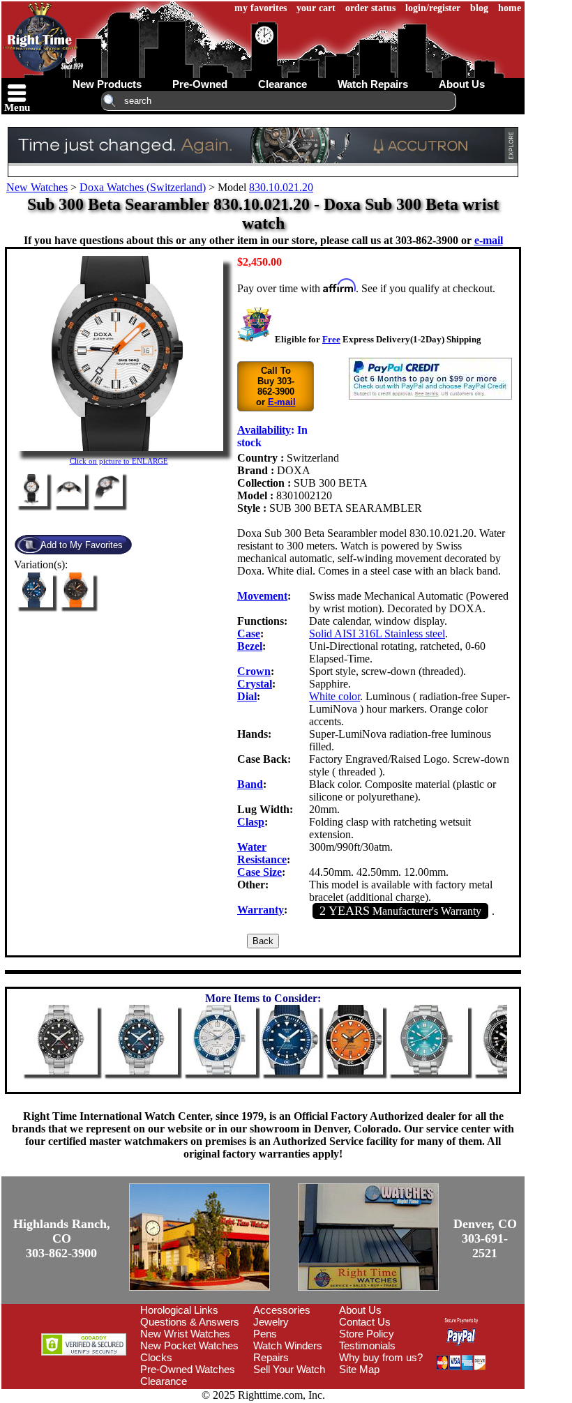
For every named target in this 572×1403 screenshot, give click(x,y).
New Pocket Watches (189, 1345)
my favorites (260, 8)
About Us (360, 1310)
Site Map (359, 1369)
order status (370, 8)
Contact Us (365, 1322)
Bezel (249, 646)
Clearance (163, 1381)
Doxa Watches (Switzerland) (143, 187)
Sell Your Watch (289, 1369)
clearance (282, 84)
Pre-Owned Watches (187, 1369)
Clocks (156, 1357)
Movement (262, 596)
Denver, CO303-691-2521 (485, 1238)
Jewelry (271, 1322)
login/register (432, 8)
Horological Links (179, 1310)
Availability (264, 430)
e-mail (488, 240)
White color (334, 696)
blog (479, 8)
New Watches (37, 187)
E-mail (282, 402)
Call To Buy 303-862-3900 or (276, 386)
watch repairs (373, 84)
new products (107, 84)
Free (331, 339)
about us (462, 84)
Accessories (281, 1310)
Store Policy (366, 1334)
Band (250, 784)
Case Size (259, 872)
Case (248, 633)
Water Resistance (262, 853)
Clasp (250, 822)
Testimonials (367, 1345)
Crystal (254, 684)
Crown (254, 671)
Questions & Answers (189, 1322)
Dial (247, 696)
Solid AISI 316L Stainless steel (377, 633)
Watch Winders (287, 1345)
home (509, 8)
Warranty (260, 910)
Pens (265, 1334)
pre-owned (199, 84)
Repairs (271, 1357)
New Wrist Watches (185, 1334)
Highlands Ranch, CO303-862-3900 (61, 1238)
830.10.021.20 (281, 187)
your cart (316, 8)
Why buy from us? (381, 1357)
